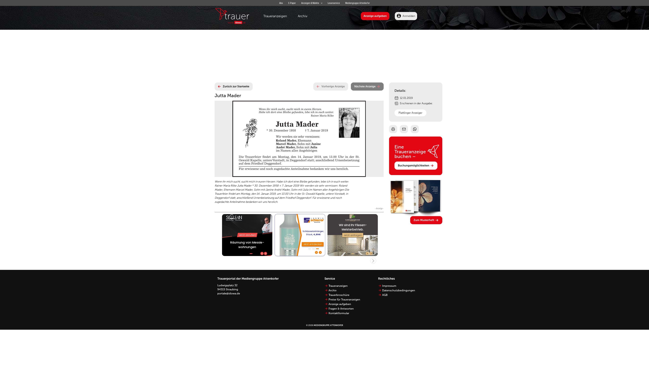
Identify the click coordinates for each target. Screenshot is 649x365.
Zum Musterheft (424, 220)
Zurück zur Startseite (236, 86)
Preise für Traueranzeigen (344, 299)
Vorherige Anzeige (333, 86)
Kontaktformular (339, 313)
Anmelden (409, 16)
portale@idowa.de (228, 293)
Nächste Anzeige (365, 86)
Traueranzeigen (275, 16)
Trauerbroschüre (339, 295)
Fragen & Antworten (341, 308)
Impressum (389, 285)
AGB (385, 295)
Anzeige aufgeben (375, 16)
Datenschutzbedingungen (398, 290)
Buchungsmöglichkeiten (413, 165)
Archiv (302, 16)
